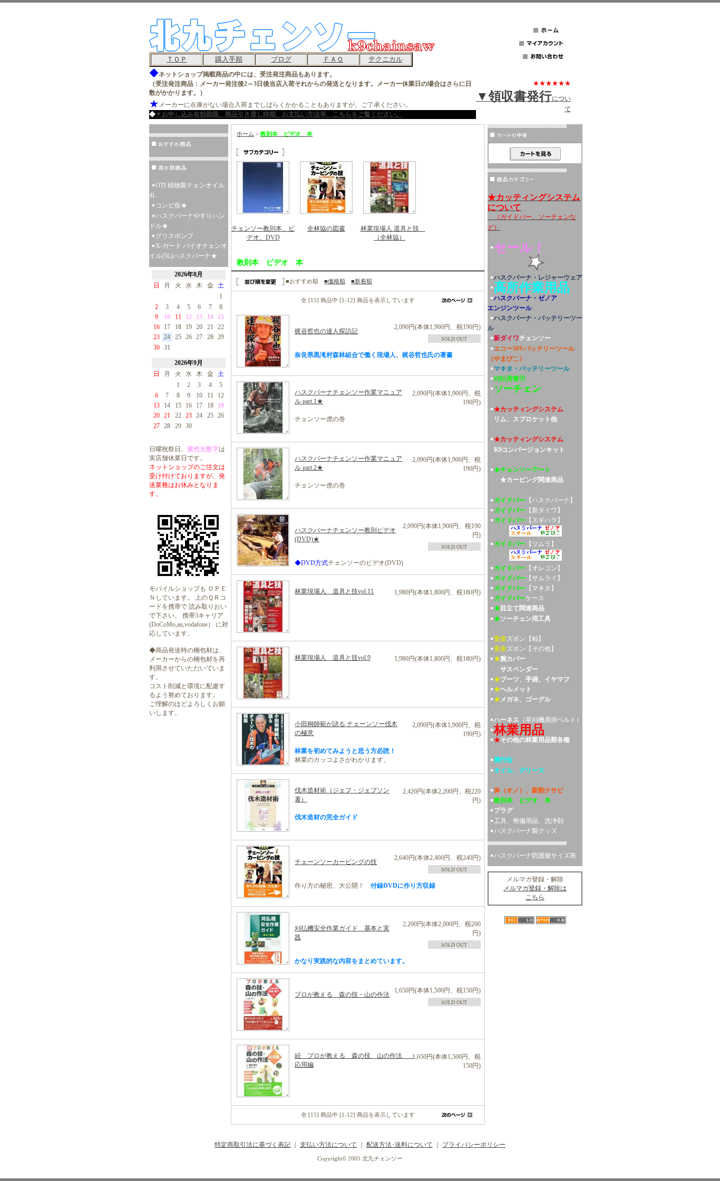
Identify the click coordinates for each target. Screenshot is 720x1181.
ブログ (281, 59)
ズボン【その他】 (525, 648)
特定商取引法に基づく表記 (252, 1144)
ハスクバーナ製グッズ (525, 831)
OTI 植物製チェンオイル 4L (187, 190)
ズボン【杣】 (519, 638)
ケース (519, 598)
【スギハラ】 (528, 520)
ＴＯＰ (177, 59)
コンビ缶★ (171, 205)
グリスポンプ (174, 236)
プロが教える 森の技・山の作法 (342, 994)
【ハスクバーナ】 (535, 500)
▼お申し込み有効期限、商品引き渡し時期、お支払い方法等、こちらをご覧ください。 (278, 114)
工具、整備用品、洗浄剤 (528, 821)
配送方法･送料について (399, 1144)
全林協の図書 (326, 228)
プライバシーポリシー (473, 1144)
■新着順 (361, 281)
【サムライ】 (528, 578)
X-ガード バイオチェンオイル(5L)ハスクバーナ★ (188, 251)
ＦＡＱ (333, 59)
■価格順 (334, 281)
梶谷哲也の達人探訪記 (326, 331)
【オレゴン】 (528, 568)
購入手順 (228, 59)
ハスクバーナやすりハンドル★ (187, 221)
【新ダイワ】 (528, 510)
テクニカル (385, 59)
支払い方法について (328, 1144)
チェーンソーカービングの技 (336, 862)
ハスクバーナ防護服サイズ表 (535, 855)
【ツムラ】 (525, 544)
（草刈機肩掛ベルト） (538, 719)
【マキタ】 (525, 588)
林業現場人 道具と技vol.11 (334, 591)
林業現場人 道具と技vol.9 (333, 657)
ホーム (245, 134)
